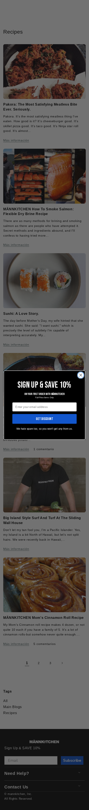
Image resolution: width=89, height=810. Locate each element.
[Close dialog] (81, 375)
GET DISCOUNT (44, 419)
